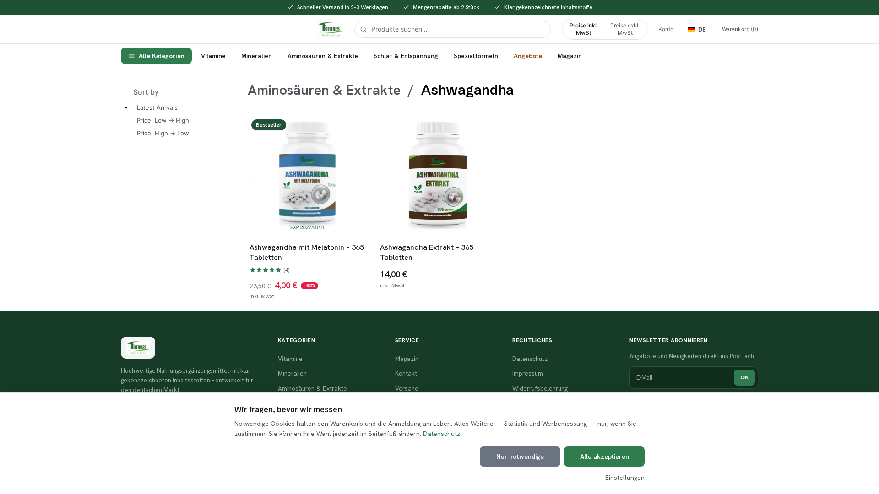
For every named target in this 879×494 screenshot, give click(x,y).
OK (744, 377)
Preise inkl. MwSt (584, 29)
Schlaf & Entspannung (406, 56)
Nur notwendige (520, 456)
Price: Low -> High (163, 120)
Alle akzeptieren (604, 456)
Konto (665, 29)
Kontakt (406, 373)
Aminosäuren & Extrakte (323, 56)
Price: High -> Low (163, 133)
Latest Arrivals (157, 107)
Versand (406, 388)
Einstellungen (625, 477)
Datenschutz (441, 434)
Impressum (527, 373)
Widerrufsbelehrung (540, 388)
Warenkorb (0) (740, 29)
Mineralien (256, 56)
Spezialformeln (476, 56)
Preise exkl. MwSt (625, 29)
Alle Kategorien (161, 56)
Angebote (528, 56)
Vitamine (213, 56)
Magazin (570, 56)
